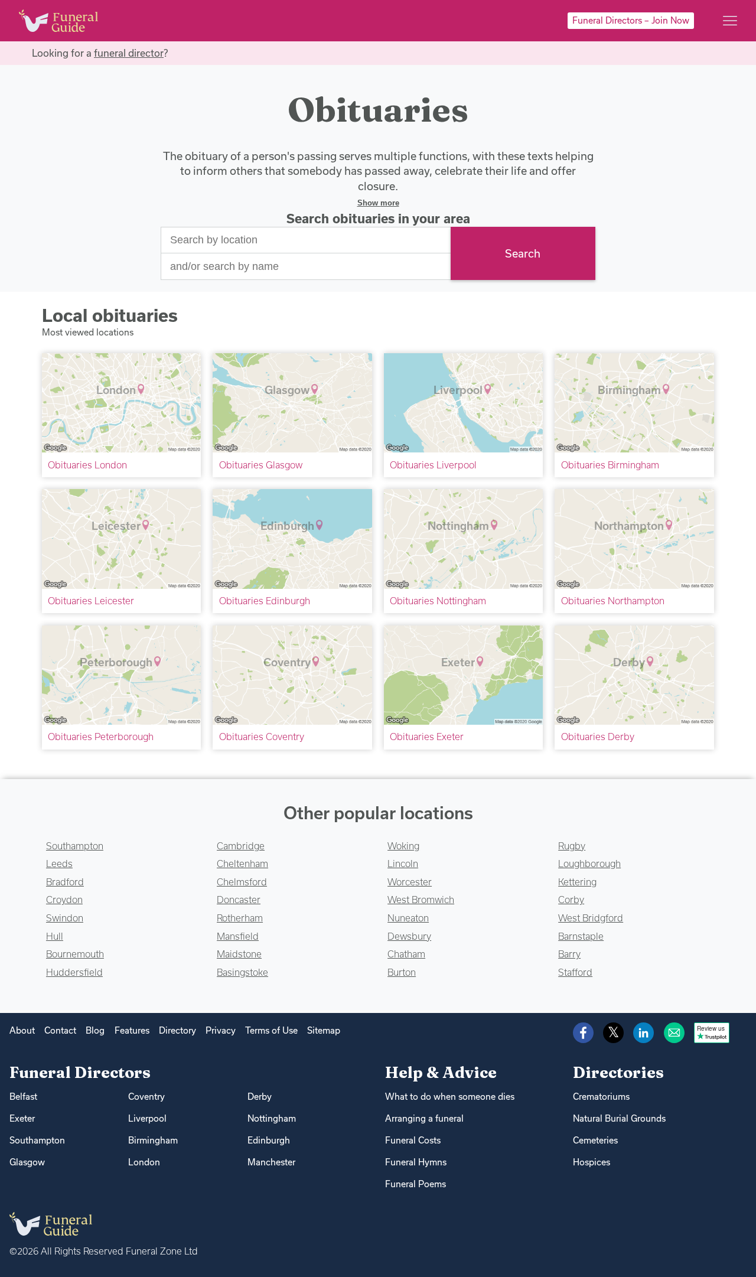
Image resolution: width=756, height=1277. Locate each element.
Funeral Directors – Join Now (630, 20)
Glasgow (27, 1162)
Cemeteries (595, 1140)
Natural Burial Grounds (619, 1118)
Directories (618, 1072)
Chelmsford (242, 882)
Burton (401, 972)
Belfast (23, 1097)
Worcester (409, 882)
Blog (95, 1030)
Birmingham (153, 1140)
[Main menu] (730, 20)
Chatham (406, 954)
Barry (569, 954)
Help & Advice (441, 1072)
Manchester (271, 1162)
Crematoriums (601, 1097)
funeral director (129, 52)
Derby (259, 1097)
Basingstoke (242, 972)
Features (132, 1030)
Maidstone (239, 954)
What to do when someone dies (449, 1097)
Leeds (59, 863)
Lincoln (402, 863)
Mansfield (238, 936)
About (22, 1030)
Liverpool (147, 1118)
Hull (54, 936)
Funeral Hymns (416, 1162)
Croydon (64, 899)
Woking (403, 846)
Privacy (221, 1030)
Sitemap (323, 1030)
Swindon (64, 918)
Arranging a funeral (424, 1118)
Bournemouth (75, 954)
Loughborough (589, 863)
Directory (177, 1030)
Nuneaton (408, 918)
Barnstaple (581, 936)
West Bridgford (590, 918)
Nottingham (271, 1118)
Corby (571, 899)
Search (522, 253)
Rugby (571, 846)
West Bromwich (420, 899)
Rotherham (240, 918)
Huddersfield (74, 972)
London (144, 1162)
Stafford (575, 972)
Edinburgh (268, 1140)
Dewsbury (409, 936)
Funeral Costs (413, 1140)
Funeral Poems (415, 1184)
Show (378, 203)
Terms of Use (271, 1030)
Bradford (65, 882)
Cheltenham (242, 863)
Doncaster (238, 899)
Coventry (146, 1097)
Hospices (591, 1162)
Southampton (74, 846)
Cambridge (241, 846)
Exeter (22, 1118)
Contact (60, 1030)
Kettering (577, 882)
